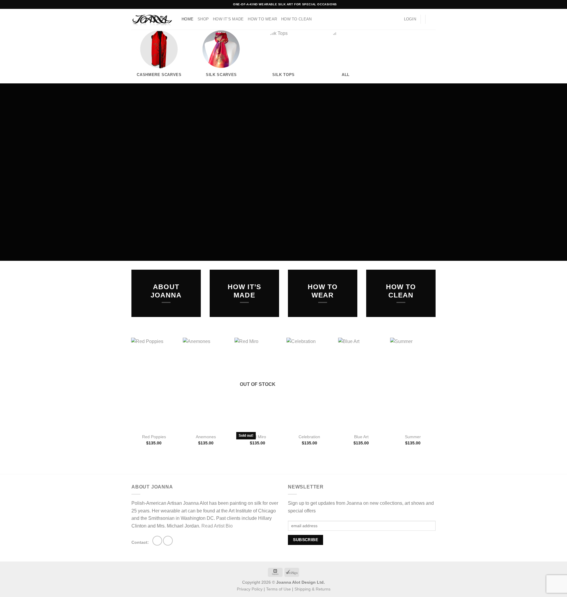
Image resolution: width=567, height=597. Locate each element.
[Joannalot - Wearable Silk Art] (152, 19)
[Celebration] (309, 384)
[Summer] (413, 384)
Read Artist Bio (217, 525)
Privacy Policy (250, 589)
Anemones (206, 436)
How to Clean (296, 19)
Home (187, 19)
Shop (203, 19)
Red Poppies (154, 436)
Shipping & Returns (312, 589)
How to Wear (262, 19)
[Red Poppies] (154, 384)
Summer (413, 436)
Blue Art (361, 436)
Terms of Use (278, 589)
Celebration (309, 436)
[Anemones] (206, 384)
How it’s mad (244, 291)
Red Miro (257, 436)
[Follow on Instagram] (157, 541)
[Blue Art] (361, 384)
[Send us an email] (168, 541)
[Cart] (433, 19)
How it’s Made (228, 19)
